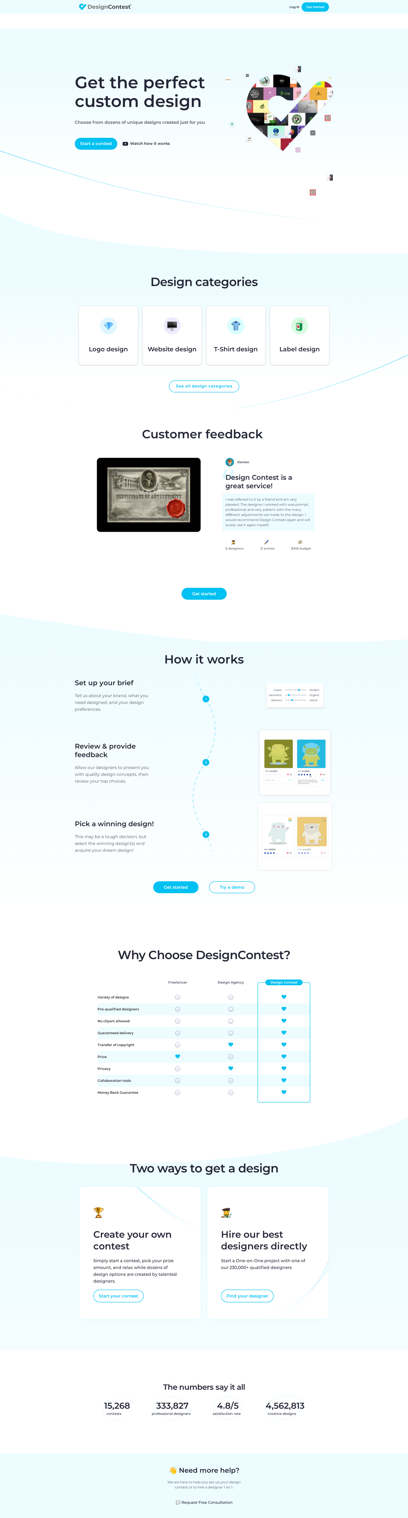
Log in (294, 7)
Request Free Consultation (204, 1502)
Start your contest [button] (118, 1296)
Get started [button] (204, 593)
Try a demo (232, 887)
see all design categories (204, 386)
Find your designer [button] (247, 1296)
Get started (315, 7)
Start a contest (96, 143)
